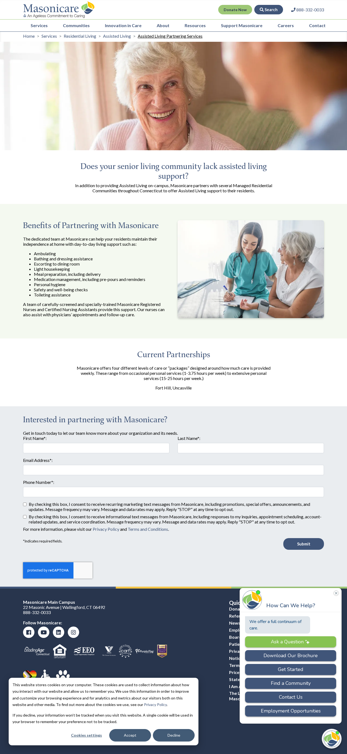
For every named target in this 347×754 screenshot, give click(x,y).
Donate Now (235, 9)
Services (39, 25)
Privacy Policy (155, 704)
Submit (303, 543)
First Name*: (35, 438)
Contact (317, 25)
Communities (76, 25)
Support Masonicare (241, 25)
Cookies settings (86, 735)
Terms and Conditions (148, 529)
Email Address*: (38, 460)
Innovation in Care (123, 25)
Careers (286, 25)
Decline (174, 735)
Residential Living (80, 36)
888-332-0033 (37, 612)
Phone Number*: (38, 482)
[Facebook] (28, 632)
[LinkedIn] (58, 632)
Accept (130, 735)
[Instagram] (73, 632)
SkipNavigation (132, 10)
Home (29, 36)
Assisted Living (117, 36)
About (163, 25)
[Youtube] (43, 632)
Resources (195, 25)
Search (271, 9)
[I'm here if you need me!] (332, 739)
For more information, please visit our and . (96, 529)
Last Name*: (189, 438)
